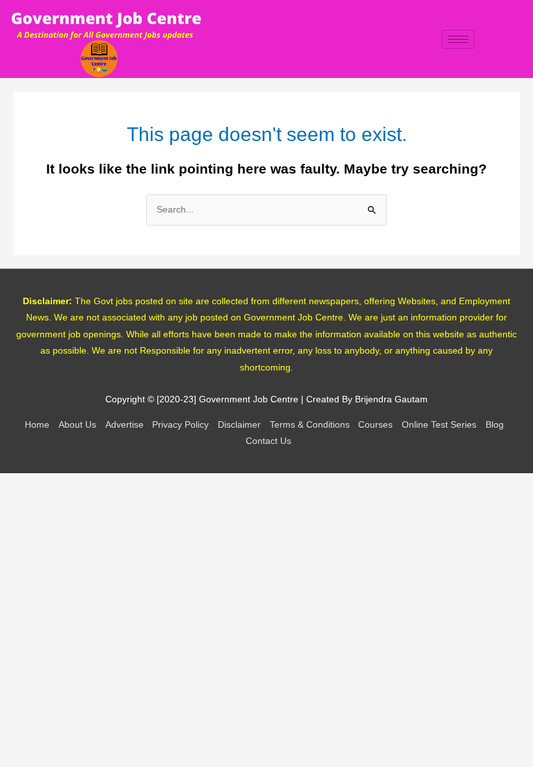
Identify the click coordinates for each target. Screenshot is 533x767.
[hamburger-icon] (458, 39)
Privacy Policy (180, 425)
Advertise (124, 425)
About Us (77, 425)
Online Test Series (439, 425)
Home (37, 425)
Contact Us (268, 441)
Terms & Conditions (310, 425)
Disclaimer (239, 425)
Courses (375, 425)
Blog (495, 425)
